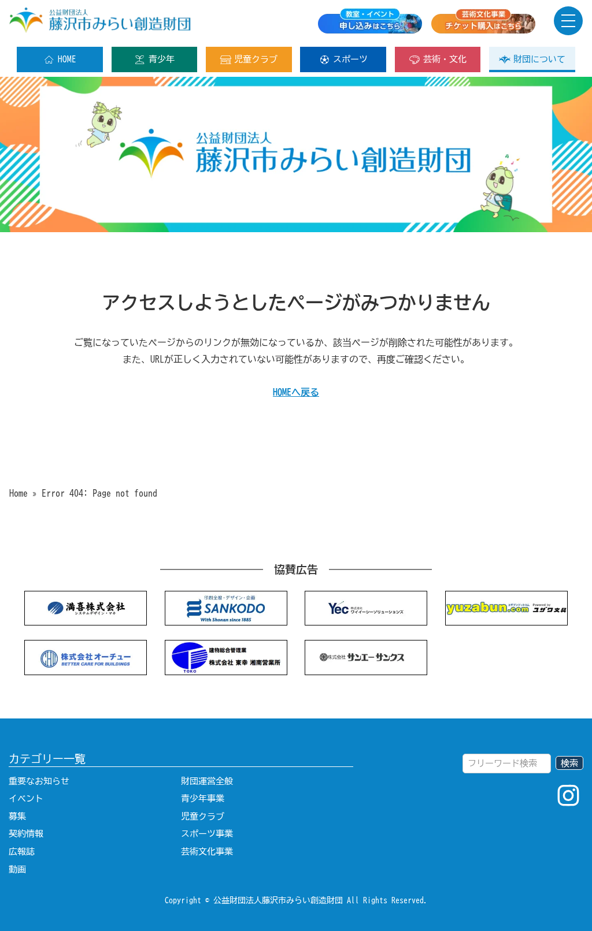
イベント (26, 798)
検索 (569, 763)
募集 (17, 816)
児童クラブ (256, 59)
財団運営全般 (207, 781)
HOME (67, 59)
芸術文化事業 (207, 851)
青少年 (162, 59)
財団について (539, 59)
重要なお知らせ (39, 781)
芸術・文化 (445, 59)
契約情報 (26, 833)
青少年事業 (202, 798)
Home (18, 493)
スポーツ (350, 59)
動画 (17, 869)
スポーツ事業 (207, 833)
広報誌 (22, 851)
